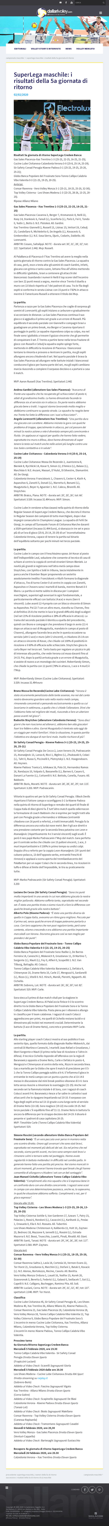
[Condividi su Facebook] (84, 1489)
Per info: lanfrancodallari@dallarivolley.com (23, 1516)
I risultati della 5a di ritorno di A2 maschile (33, 1477)
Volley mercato (85, 48)
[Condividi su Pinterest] (99, 1489)
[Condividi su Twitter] (92, 1489)
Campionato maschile (15, 58)
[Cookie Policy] (25, 1518)
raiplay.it (42, 1378)
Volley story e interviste (46, 48)
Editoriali (20, 48)
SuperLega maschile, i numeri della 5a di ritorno (36, 1474)
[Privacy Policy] (11, 1518)
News (69, 48)
